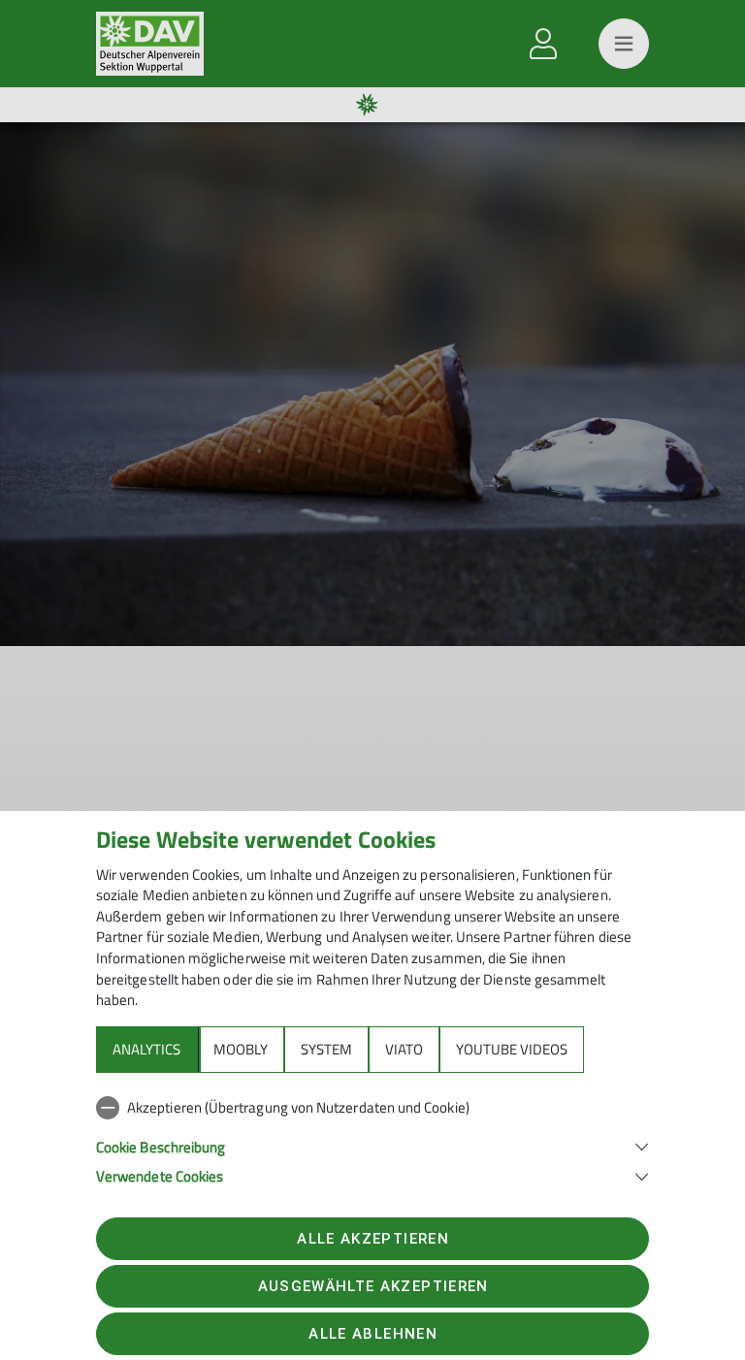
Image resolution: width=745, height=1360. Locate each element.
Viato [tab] (404, 1049)
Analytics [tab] (146, 1049)
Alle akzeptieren (372, 1238)
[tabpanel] (372, 1137)
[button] (372, 1145)
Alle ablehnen (372, 1334)
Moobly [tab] (240, 1049)
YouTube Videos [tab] (511, 1049)
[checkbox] (372, 1107)
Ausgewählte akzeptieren (373, 1286)
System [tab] (326, 1049)
